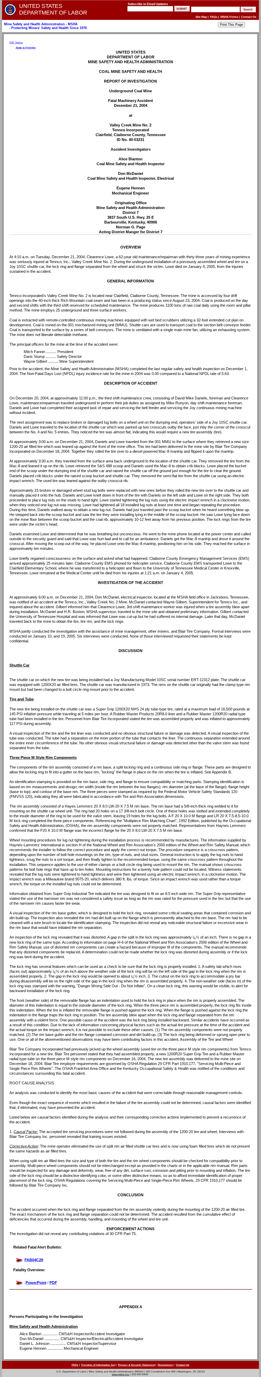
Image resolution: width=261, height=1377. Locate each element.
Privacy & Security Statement (136, 1364)
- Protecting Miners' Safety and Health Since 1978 (47, 28)
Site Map (201, 16)
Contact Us (248, 16)
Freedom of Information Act (98, 1364)
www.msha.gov (120, 1374)
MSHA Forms (229, 16)
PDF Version (16, 42)
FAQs (213, 16)
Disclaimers (165, 1364)
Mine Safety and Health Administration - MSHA (40, 24)
